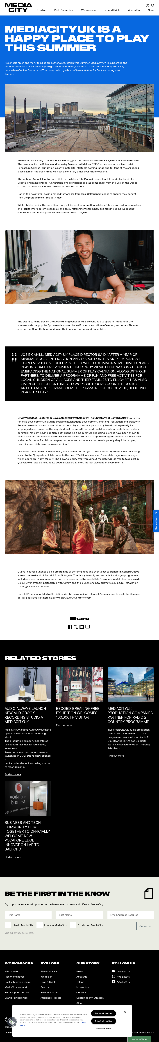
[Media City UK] (19, 7)
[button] (12, 1022)
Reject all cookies (103, 1021)
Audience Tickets (51, 997)
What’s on (46, 976)
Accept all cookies (103, 1013)
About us (81, 976)
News (151, 10)
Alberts (80, 1003)
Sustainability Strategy (90, 997)
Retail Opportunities (17, 992)
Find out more (13, 774)
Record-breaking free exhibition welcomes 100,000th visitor (77, 713)
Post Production (63, 10)
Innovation (82, 987)
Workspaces (88, 10)
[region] (72, 1021)
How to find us (49, 992)
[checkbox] (64, 925)
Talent (80, 982)
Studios (41, 10)
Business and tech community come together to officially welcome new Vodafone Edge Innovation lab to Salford (27, 836)
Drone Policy (11, 1032)
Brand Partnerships (16, 997)
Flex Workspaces (14, 976)
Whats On (134, 10)
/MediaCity (123, 971)
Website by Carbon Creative (139, 1032)
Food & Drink (48, 982)
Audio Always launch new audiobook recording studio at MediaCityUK (25, 715)
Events (45, 987)
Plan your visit (49, 971)
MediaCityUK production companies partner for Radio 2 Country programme (130, 715)
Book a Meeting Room (17, 982)
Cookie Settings (139, 1039)
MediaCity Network (16, 987)
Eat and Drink (112, 10)
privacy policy (21, 933)
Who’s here (11, 971)
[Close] (125, 1012)
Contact (81, 992)
